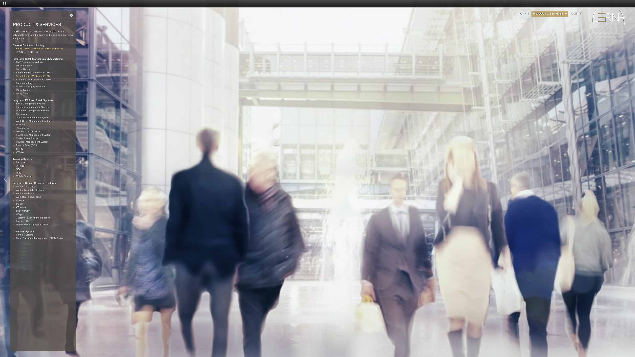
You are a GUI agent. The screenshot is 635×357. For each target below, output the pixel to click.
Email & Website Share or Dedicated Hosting (39, 48)
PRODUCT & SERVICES (548, 13)
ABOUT (524, 13)
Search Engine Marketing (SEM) (33, 76)
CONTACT (577, 13)
